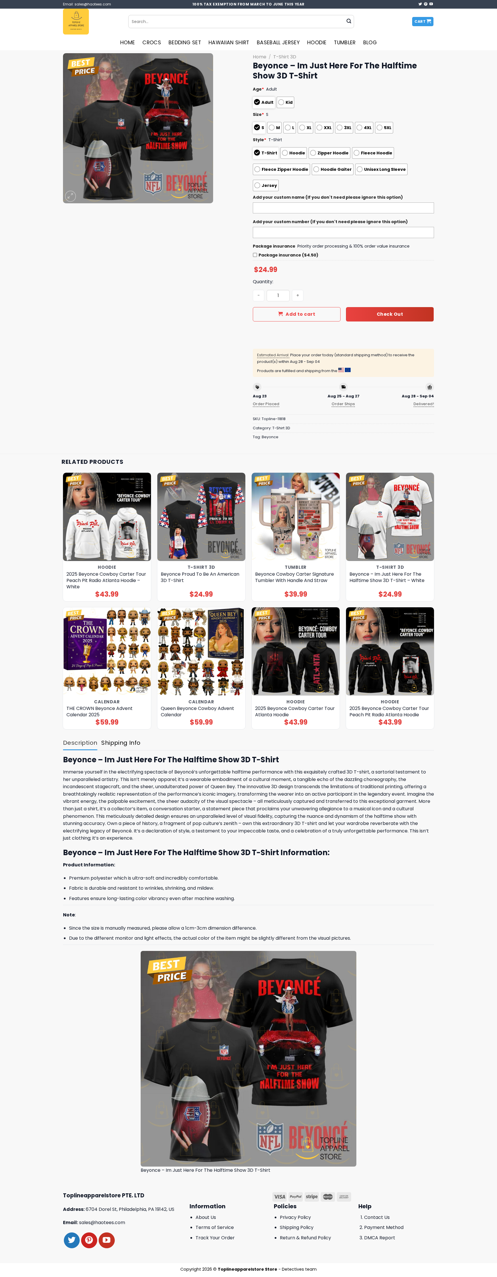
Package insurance (274, 246)
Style (259, 140)
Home (127, 42)
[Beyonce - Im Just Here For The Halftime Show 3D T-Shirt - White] (390, 517)
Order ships (343, 404)
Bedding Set (185, 42)
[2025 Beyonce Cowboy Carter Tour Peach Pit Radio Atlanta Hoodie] (390, 651)
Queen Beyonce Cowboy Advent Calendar (197, 711)
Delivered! (424, 404)
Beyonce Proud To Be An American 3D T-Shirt (200, 577)
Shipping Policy (297, 1227)
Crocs (151, 42)
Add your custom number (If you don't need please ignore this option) (330, 222)
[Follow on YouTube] (431, 4)
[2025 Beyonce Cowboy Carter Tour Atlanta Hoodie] (296, 651)
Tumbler (344, 42)
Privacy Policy (295, 1217)
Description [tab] (80, 743)
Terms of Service (215, 1227)
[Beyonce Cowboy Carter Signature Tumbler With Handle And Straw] (296, 517)
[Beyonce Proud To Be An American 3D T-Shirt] (201, 517)
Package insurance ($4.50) (288, 255)
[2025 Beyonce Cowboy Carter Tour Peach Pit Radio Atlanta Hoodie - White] (107, 517)
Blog (370, 42)
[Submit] (349, 21)
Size (258, 114)
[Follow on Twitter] (420, 4)
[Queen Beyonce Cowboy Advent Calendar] (201, 651)
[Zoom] (70, 196)
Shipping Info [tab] (120, 743)
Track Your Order (215, 1237)
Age (258, 89)
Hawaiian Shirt (229, 42)
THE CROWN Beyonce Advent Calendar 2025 (99, 711)
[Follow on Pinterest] (425, 4)
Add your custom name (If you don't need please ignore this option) (328, 197)
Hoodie (316, 42)
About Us (206, 1217)
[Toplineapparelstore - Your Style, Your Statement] (91, 22)
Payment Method (384, 1227)
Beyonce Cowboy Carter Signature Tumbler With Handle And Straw (294, 577)
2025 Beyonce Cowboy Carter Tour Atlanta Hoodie (295, 711)
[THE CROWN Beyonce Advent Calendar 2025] (107, 651)
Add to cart (300, 314)
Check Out (390, 314)
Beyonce (270, 436)
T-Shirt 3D (284, 56)
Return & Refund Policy (305, 1237)
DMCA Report (379, 1237)
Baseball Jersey (278, 42)
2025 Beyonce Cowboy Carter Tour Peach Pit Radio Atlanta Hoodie (389, 711)
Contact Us (377, 1217)
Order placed (266, 404)
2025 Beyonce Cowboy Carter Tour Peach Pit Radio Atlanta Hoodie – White (106, 580)
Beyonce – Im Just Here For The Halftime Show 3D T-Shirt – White (387, 577)
